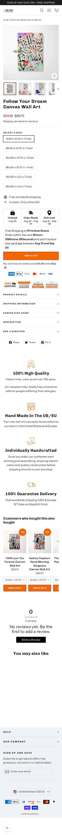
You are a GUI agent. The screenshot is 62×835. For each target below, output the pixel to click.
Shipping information (19, 304)
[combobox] (14, 580)
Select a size (12, 132)
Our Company (14, 741)
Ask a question (14, 331)
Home (6, 20)
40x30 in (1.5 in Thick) (19, 176)
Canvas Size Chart (16, 313)
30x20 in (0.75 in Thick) (20, 157)
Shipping (8, 121)
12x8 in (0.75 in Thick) (19, 138)
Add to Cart (15, 588)
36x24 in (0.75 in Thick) (19, 167)
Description (12, 322)
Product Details (15, 294)
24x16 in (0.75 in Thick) (19, 148)
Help (7, 732)
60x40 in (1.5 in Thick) (19, 186)
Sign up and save (17, 753)
